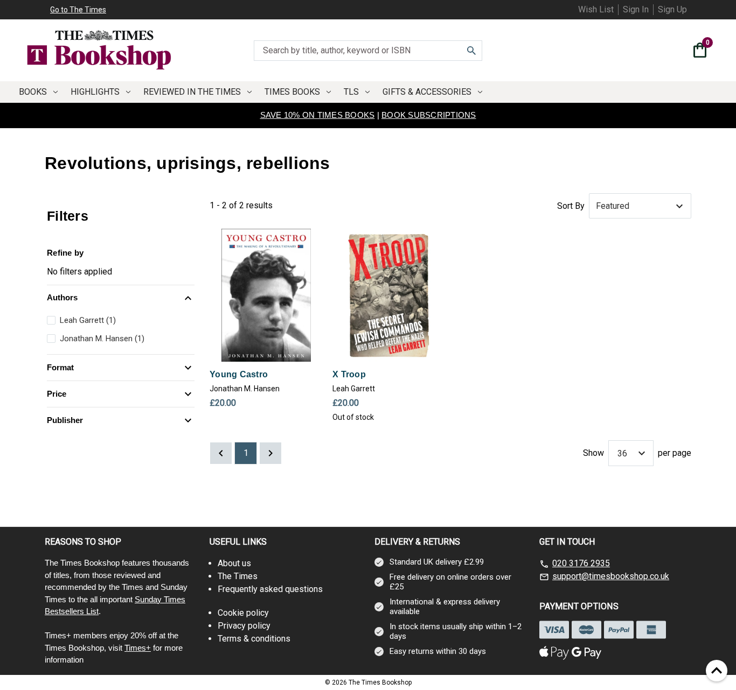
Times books (292, 92)
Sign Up (672, 9)
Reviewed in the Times (192, 92)
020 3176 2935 (581, 563)
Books (33, 92)
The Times (238, 576)
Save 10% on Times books (317, 114)
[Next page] (270, 453)
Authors (62, 297)
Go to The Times (78, 9)
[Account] (678, 51)
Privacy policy (244, 626)
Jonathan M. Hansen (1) (102, 338)
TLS (351, 92)
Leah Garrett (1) (88, 320)
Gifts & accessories (427, 92)
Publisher (65, 420)
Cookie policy (243, 613)
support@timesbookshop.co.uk (610, 576)
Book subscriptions (428, 114)
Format (60, 367)
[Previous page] (221, 453)
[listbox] (640, 206)
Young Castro (239, 374)
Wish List (596, 9)
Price (56, 393)
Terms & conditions (254, 638)
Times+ (137, 647)
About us (234, 563)
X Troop (349, 374)
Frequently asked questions (270, 589)
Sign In (636, 9)
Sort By (571, 206)
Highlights (95, 92)
